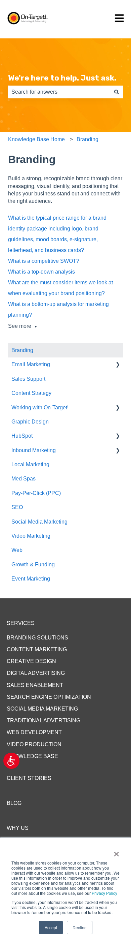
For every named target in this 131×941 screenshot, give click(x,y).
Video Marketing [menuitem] (30, 536)
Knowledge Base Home (36, 139)
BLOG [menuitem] (14, 803)
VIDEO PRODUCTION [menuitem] (34, 744)
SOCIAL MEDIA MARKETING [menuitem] (42, 709)
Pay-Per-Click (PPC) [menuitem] (36, 493)
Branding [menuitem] (22, 350)
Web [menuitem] (17, 550)
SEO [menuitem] (17, 507)
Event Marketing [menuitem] (30, 579)
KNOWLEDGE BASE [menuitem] (32, 756)
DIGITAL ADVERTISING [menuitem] (36, 673)
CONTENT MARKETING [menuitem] (37, 649)
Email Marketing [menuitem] (30, 364)
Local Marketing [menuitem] (30, 464)
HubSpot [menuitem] (22, 436)
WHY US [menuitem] (18, 828)
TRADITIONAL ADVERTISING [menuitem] (43, 720)
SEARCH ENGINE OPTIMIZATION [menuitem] (49, 697)
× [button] (116, 851)
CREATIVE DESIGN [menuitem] (31, 661)
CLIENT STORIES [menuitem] (29, 778)
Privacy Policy (104, 893)
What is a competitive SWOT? (43, 261)
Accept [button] (51, 927)
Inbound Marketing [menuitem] (33, 450)
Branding (87, 139)
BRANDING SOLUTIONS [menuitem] (37, 637)
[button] (117, 365)
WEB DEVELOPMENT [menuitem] (34, 732)
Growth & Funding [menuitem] (33, 564)
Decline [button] (80, 927)
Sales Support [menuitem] (28, 379)
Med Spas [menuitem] (23, 478)
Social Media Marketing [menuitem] (39, 522)
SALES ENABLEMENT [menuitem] (35, 685)
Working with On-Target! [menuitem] (40, 407)
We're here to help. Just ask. (62, 78)
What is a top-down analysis (41, 272)
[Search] (116, 92)
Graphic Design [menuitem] (30, 422)
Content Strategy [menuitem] (31, 393)
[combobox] (59, 92)
